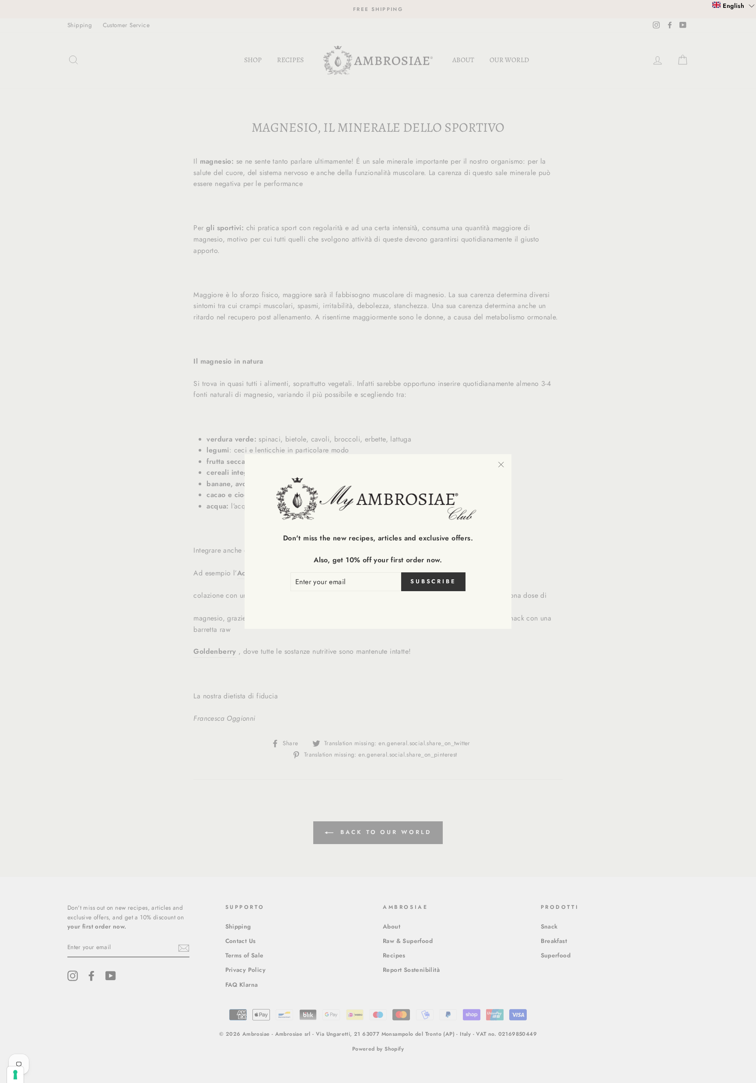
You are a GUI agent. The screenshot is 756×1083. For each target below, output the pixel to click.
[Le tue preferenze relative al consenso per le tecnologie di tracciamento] (15, 1074)
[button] (733, 5)
